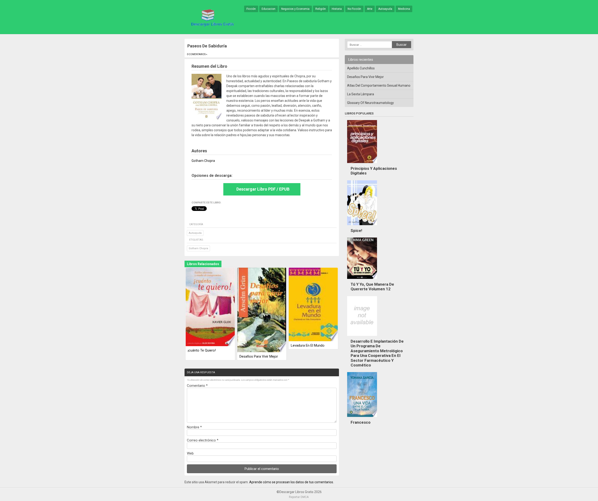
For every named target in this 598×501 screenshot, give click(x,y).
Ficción (251, 9)
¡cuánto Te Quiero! (202, 350)
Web (190, 453)
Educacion (268, 9)
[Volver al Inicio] (212, 17)
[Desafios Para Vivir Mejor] (262, 310)
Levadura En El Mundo (307, 345)
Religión (320, 9)
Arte (369, 9)
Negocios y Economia (295, 9)
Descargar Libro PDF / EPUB (262, 189)
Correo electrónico (202, 440)
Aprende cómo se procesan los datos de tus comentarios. (291, 482)
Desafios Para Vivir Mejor (258, 356)
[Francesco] (362, 418)
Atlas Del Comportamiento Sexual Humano (378, 85)
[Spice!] (362, 226)
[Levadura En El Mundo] (313, 304)
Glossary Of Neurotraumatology (370, 103)
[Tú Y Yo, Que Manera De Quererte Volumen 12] (362, 280)
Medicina (404, 9)
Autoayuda (385, 9)
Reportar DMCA (299, 497)
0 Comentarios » (197, 54)
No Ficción (354, 9)
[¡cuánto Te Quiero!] (210, 307)
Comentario (197, 386)
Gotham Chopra (198, 248)
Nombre (194, 427)
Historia (337, 9)
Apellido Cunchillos (361, 68)
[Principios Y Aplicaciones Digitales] (362, 164)
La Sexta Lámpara (360, 94)
